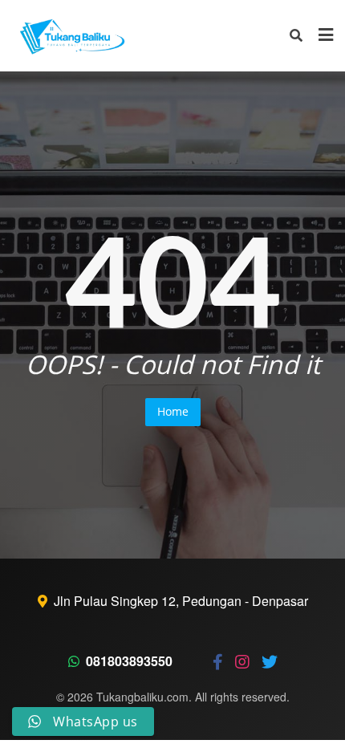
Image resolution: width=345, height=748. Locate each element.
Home (173, 411)
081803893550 (129, 661)
